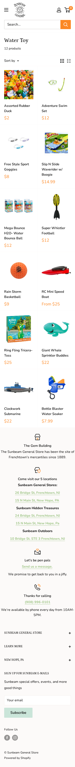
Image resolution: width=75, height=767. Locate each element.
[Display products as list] (69, 61)
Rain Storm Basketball (12, 294)
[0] (67, 9)
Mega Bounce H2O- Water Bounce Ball (14, 233)
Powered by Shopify (17, 758)
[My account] (59, 10)
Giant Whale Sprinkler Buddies (55, 353)
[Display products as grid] (62, 61)
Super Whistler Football (53, 231)
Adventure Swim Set (54, 108)
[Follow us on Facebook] (7, 738)
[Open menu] (6, 9)
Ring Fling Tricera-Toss (18, 353)
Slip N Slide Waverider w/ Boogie (52, 169)
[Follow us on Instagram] (15, 738)
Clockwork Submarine (12, 411)
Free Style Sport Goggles (16, 167)
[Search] (65, 24)
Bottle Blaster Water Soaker (52, 411)
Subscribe (18, 712)
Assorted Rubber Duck (17, 108)
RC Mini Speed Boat (53, 294)
